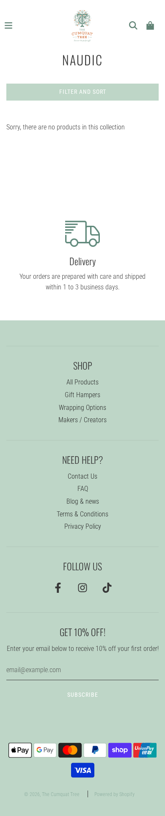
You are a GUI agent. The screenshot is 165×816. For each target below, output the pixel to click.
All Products (82, 382)
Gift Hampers (82, 395)
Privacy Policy (82, 526)
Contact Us (82, 476)
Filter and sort (82, 91)
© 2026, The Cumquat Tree (52, 794)
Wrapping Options (82, 408)
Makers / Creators (82, 420)
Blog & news (82, 501)
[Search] (133, 25)
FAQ (82, 489)
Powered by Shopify (114, 794)
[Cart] (150, 25)
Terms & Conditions (82, 514)
